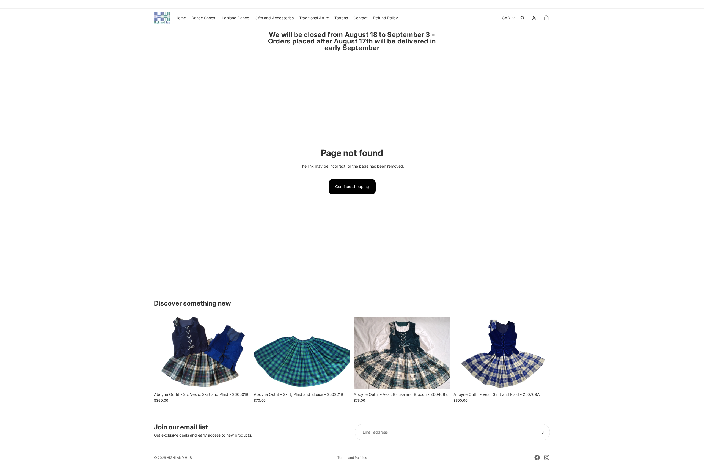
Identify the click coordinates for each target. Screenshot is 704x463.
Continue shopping (352, 186)
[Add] (541, 381)
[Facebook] (537, 457)
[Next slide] (242, 353)
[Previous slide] (162, 353)
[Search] (522, 18)
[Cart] (546, 18)
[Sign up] (542, 432)
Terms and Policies (352, 458)
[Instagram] (546, 457)
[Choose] (242, 381)
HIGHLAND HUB (179, 458)
